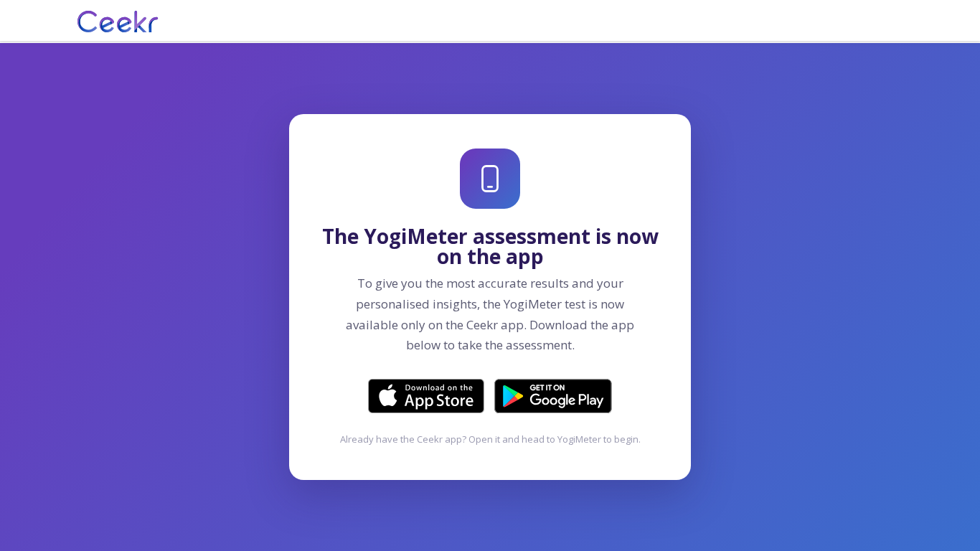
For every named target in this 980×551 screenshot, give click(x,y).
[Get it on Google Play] (552, 396)
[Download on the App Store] (426, 396)
